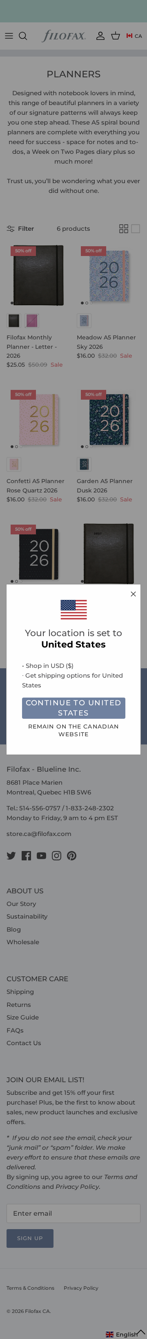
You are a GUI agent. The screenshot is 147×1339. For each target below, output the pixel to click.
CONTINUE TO (74, 708)
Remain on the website (73, 730)
